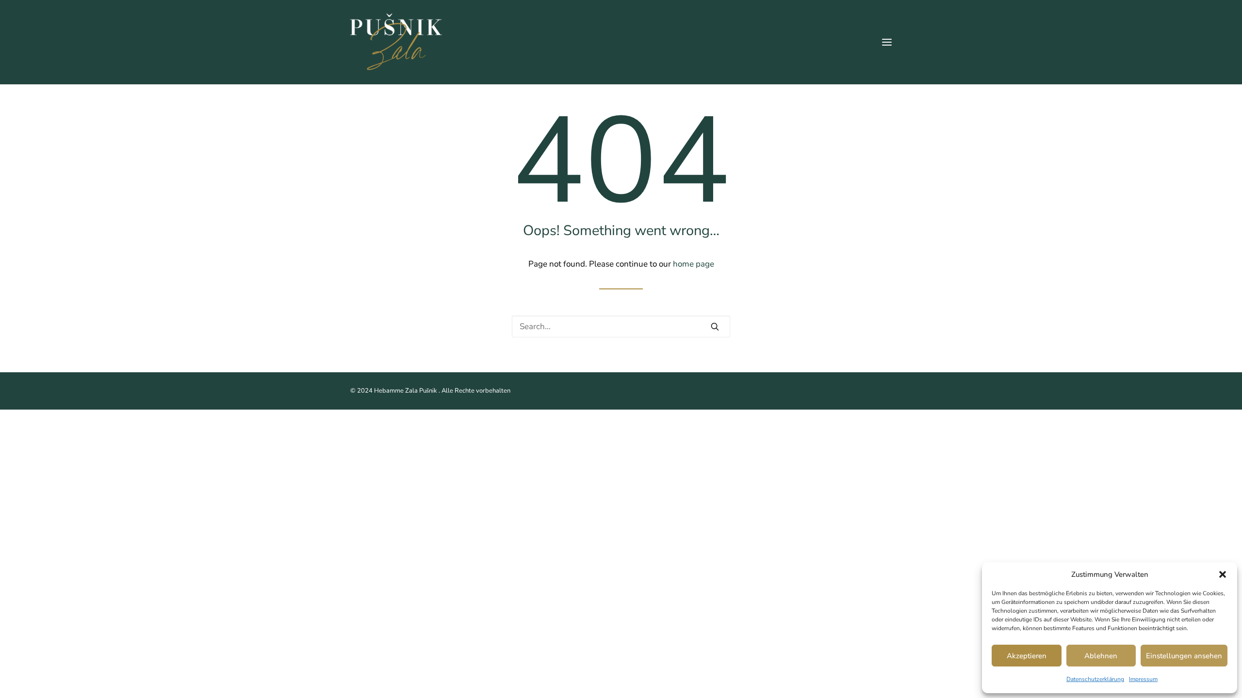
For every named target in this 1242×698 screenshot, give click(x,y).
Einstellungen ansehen (1184, 656)
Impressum (1143, 679)
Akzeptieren (1026, 656)
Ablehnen (1100, 656)
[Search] (621, 326)
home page (693, 264)
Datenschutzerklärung (1095, 679)
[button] (1222, 574)
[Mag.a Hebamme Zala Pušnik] (396, 42)
